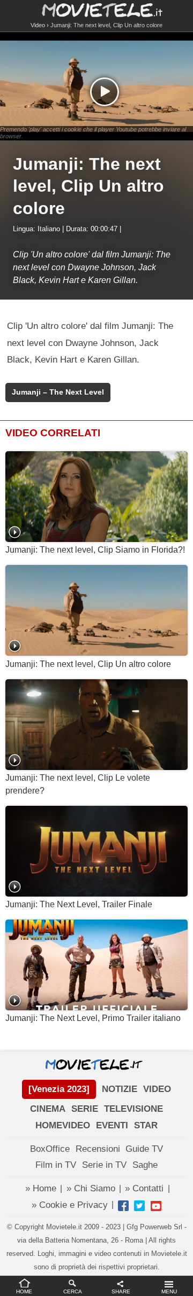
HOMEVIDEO (62, 1125)
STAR (146, 1125)
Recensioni (98, 1149)
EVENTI (112, 1125)
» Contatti (144, 1188)
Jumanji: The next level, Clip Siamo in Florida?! (95, 549)
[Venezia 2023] (59, 1089)
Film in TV (55, 1165)
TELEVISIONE (133, 1109)
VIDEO (157, 1089)
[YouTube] (156, 1205)
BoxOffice (50, 1149)
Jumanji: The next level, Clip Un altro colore (88, 664)
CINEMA (47, 1109)
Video (38, 25)
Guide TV (144, 1149)
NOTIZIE (119, 1089)
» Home (40, 1188)
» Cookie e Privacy (70, 1205)
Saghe (145, 1165)
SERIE (84, 1109)
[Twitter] (139, 1205)
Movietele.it (96, 9)
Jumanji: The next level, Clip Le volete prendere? (77, 784)
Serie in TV (104, 1165)
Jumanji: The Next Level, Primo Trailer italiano (93, 1018)
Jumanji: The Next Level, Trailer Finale (78, 904)
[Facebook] (123, 1205)
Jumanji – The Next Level (58, 392)
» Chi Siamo (90, 1188)
